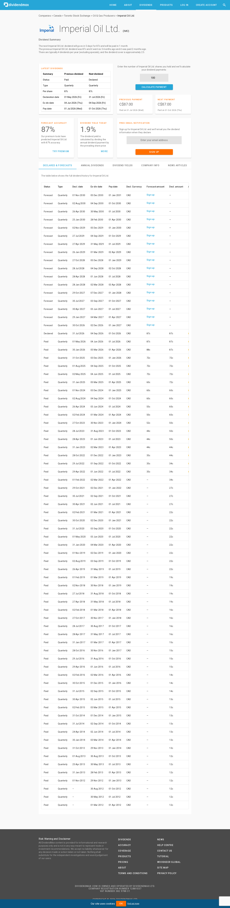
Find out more (133, 904)
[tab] (113, 5)
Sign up (151, 195)
